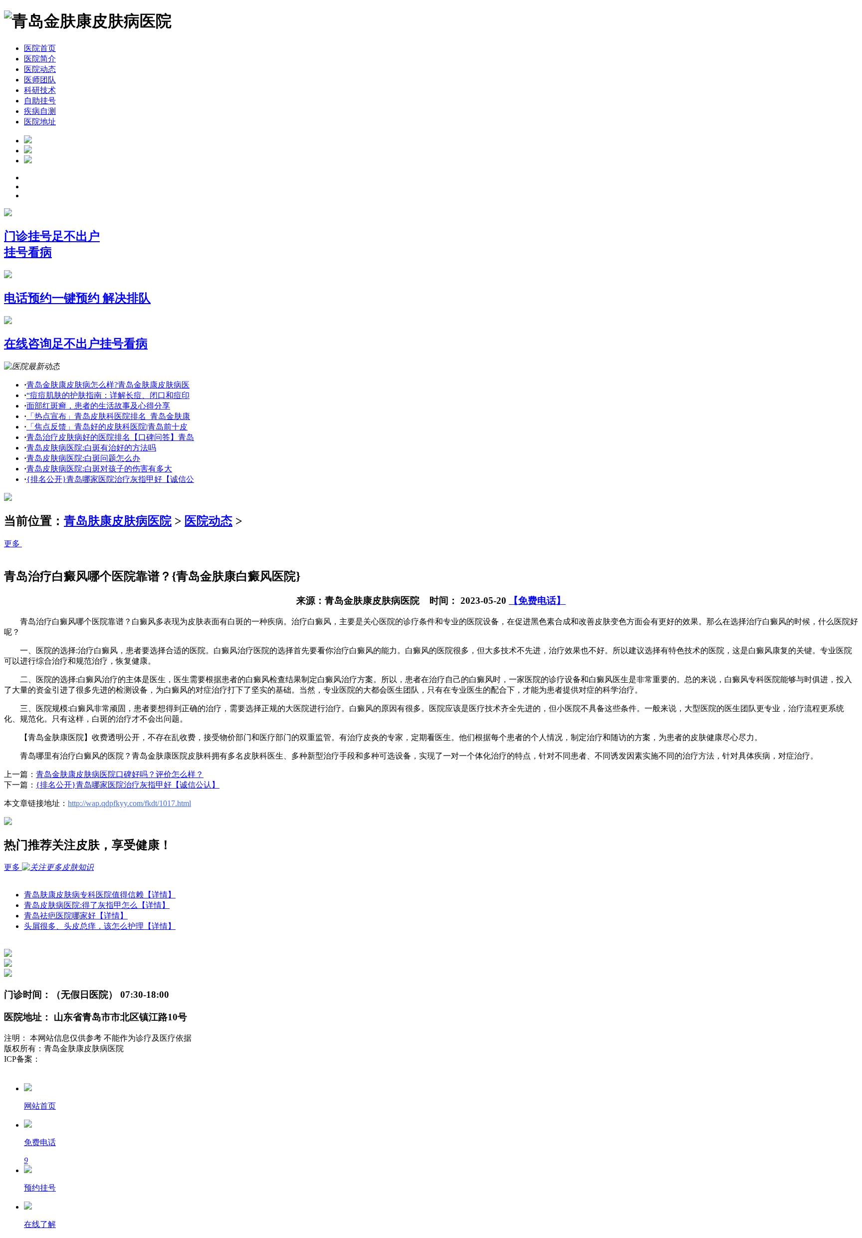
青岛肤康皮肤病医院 (118, 520)
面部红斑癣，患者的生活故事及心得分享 (98, 406)
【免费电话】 (537, 600)
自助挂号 (40, 100)
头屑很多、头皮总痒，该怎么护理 (100, 926)
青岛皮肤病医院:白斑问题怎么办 (83, 458)
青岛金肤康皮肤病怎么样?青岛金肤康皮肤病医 (108, 385)
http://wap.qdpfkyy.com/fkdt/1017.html (129, 803)
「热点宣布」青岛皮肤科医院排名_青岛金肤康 (108, 416)
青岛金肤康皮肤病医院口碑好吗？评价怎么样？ (120, 774)
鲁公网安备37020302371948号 (56, 1069)
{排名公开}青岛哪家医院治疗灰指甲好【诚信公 (110, 479)
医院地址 (40, 121)
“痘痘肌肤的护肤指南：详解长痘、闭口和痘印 (108, 395)
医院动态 (40, 69)
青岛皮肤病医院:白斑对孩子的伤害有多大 (99, 468)
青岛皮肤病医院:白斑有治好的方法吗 (91, 447)
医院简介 (40, 58)
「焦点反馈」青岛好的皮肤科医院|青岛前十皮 (107, 426)
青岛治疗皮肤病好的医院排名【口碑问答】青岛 (110, 437)
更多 (13, 543)
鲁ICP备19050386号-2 (77, 1059)
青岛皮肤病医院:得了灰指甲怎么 (97, 905)
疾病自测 (40, 111)
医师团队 (40, 79)
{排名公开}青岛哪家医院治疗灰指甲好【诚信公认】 (127, 785)
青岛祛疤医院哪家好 (76, 915)
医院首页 (40, 48)
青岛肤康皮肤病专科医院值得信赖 (100, 894)
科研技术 (40, 90)
